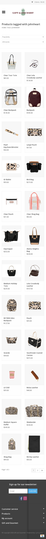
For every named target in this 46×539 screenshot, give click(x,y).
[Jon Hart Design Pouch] (34, 305)
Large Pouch (32, 145)
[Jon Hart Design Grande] (11, 340)
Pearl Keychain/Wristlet (11, 146)
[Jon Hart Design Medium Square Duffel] (11, 409)
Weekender (31, 422)
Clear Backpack (10, 110)
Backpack (30, 110)
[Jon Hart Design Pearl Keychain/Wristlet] (11, 132)
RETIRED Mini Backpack (9, 319)
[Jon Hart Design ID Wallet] (11, 166)
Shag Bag (7, 457)
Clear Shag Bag (33, 214)
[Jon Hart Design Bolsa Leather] (34, 374)
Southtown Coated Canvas (34, 354)
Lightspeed (39, 533)
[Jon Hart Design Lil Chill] (11, 374)
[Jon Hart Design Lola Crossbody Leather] (34, 270)
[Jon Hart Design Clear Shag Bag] (34, 201)
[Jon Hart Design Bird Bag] (34, 166)
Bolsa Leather (32, 387)
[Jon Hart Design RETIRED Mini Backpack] (11, 305)
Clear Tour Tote (10, 75)
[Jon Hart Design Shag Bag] (11, 444)
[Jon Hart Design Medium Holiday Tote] (11, 270)
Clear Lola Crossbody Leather (34, 76)
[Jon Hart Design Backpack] (34, 97)
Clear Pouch (8, 214)
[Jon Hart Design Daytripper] (11, 236)
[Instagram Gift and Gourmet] (25, 498)
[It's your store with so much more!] (27, 12)
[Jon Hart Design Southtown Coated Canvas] (34, 340)
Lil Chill (6, 387)
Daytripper (8, 249)
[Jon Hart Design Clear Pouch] (11, 201)
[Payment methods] (41, 536)
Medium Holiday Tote (10, 284)
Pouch (29, 318)
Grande (7, 353)
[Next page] (42, 470)
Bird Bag (30, 179)
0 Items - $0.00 (39, 2)
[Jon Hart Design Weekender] (34, 409)
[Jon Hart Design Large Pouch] (34, 132)
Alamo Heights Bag (33, 250)
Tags (9, 28)
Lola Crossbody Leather (33, 284)
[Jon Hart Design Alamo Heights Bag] (34, 236)
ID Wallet (7, 179)
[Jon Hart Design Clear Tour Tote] (11, 62)
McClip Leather (33, 457)
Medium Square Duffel (10, 423)
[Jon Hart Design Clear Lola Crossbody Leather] (34, 62)
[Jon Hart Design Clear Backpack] (11, 97)
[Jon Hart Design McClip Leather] (34, 444)
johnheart (16, 28)
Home (4, 28)
